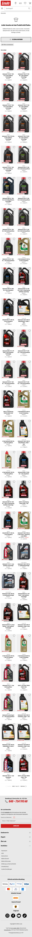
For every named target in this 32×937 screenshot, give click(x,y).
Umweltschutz (5, 866)
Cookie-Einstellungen (6, 869)
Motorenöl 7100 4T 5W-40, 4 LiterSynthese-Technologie (8, 138)
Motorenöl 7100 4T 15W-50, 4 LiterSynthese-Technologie (8, 75)
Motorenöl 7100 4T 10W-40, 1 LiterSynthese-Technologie (8, 169)
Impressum (4, 850)
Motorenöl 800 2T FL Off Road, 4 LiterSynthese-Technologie (8, 352)
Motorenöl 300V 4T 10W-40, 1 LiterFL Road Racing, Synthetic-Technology (8, 503)
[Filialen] (15, 3)
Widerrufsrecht (5, 858)
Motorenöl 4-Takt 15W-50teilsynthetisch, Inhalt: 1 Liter (24, 443)
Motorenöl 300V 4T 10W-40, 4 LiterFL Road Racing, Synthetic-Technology (24, 290)
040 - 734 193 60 (18, 801)
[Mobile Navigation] (2, 8)
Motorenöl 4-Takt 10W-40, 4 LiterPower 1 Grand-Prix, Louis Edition (24, 534)
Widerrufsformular (6, 861)
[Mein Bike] (20, 3)
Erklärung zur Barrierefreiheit (8, 864)
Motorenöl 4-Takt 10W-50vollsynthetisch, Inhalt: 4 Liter (8, 746)
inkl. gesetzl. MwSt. (15, 928)
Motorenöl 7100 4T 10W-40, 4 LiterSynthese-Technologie (23, 75)
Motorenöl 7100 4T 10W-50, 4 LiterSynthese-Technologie (8, 107)
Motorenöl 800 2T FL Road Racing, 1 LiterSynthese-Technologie (8, 626)
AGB (2, 853)
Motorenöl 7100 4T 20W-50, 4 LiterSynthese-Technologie (23, 138)
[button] (29, 8)
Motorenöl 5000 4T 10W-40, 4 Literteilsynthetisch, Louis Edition (8, 200)
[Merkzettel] (25, 3)
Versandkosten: (7, 930)
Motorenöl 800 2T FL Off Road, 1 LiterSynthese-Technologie (23, 595)
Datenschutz (4, 856)
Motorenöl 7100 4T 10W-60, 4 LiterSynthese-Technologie (23, 107)
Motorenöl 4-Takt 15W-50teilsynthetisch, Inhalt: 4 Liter (24, 321)
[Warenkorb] (30, 3)
